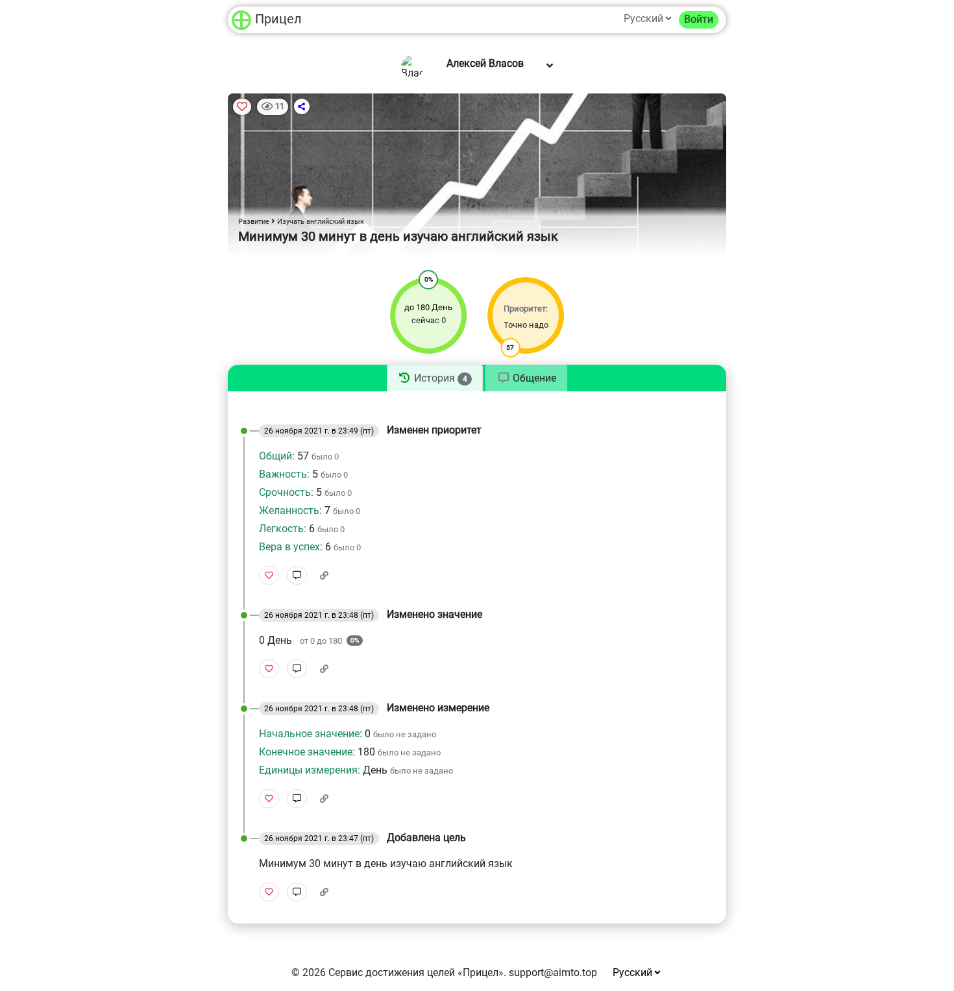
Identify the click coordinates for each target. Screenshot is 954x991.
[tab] (435, 378)
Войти (698, 19)
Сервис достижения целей (391, 972)
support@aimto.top (553, 972)
